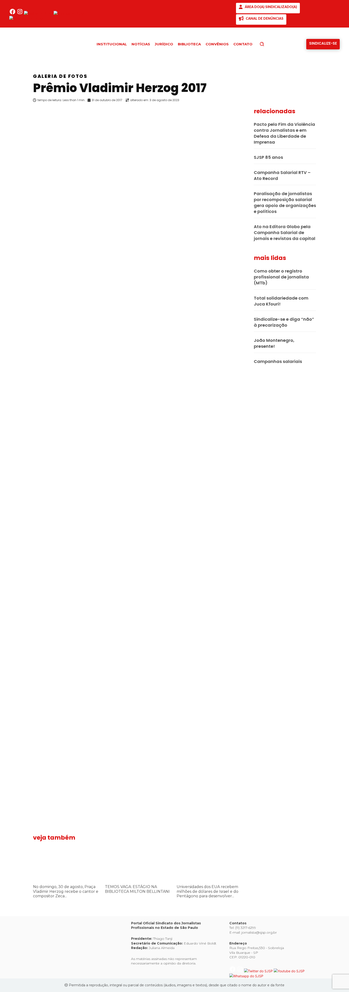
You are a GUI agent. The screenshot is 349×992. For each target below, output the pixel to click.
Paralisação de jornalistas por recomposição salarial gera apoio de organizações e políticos (285, 202)
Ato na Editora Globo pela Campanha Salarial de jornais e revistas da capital (284, 232)
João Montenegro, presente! (274, 343)
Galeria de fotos (60, 76)
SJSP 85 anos (268, 157)
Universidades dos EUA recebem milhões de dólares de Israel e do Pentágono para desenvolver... (207, 891)
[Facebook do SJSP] (13, 13)
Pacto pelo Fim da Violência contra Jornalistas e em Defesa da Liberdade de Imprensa (284, 133)
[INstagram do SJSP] (20, 13)
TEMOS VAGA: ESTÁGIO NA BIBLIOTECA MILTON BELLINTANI (137, 888)
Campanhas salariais (278, 361)
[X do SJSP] (39, 13)
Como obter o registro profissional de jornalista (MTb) (281, 277)
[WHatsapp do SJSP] (26, 18)
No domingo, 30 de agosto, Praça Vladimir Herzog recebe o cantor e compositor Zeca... (65, 891)
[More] (247, 112)
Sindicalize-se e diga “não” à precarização (284, 322)
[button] (269, 44)
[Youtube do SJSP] (69, 13)
